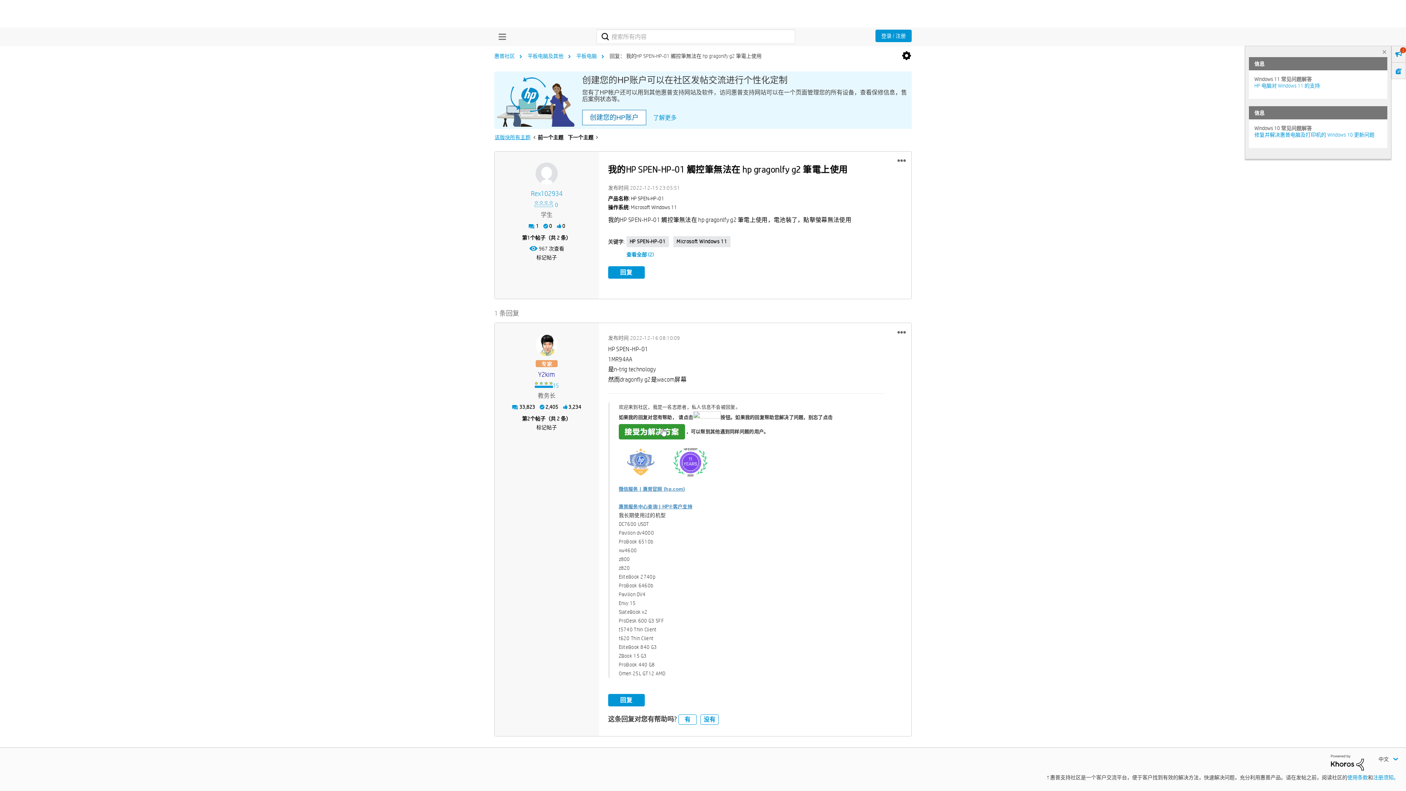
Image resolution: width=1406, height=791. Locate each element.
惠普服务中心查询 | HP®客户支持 (655, 506)
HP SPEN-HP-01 (648, 241)
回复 (626, 272)
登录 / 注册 (893, 36)
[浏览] (500, 36)
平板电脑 (586, 56)
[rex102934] (547, 174)
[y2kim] (547, 345)
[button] (901, 161)
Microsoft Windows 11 (702, 241)
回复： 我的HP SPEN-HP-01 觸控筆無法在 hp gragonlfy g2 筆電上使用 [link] (686, 56)
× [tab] (1384, 52)
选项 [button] (906, 56)
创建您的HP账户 (614, 117)
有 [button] (688, 719)
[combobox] (695, 36)
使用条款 (1357, 777)
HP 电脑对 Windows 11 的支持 (1287, 85)
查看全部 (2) (640, 254)
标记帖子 (546, 257)
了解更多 (665, 118)
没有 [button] (709, 719)
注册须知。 (1386, 777)
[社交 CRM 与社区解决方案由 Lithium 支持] (1347, 762)
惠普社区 (504, 56)
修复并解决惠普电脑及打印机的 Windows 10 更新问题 (1314, 134)
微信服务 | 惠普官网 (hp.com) (652, 489)
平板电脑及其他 (545, 56)
